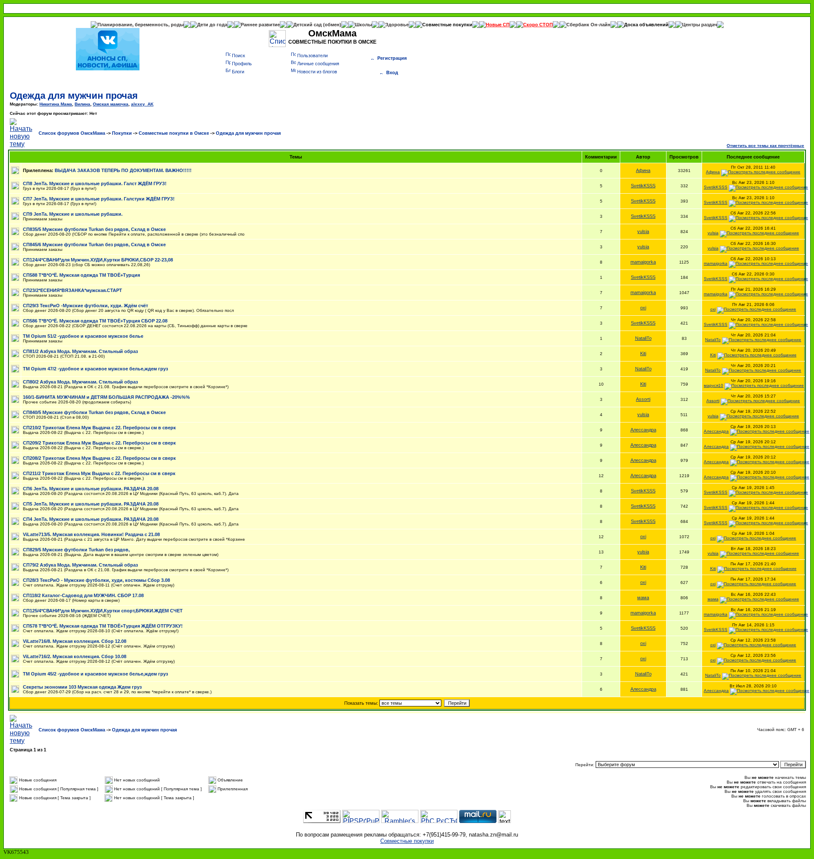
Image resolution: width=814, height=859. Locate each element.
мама (643, 597)
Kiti (643, 353)
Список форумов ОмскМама (72, 133)
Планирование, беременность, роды (141, 24)
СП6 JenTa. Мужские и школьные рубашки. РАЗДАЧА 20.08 (91, 488)
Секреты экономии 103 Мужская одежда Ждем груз (82, 686)
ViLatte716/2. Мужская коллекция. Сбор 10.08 (74, 656)
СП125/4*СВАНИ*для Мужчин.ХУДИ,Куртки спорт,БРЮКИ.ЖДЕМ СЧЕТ (103, 610)
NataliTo (643, 338)
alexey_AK (142, 104)
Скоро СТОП (538, 24)
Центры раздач (699, 24)
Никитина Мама (55, 104)
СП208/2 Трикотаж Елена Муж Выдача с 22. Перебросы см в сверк (99, 458)
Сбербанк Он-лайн (588, 24)
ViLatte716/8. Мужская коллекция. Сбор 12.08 (74, 641)
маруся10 (713, 385)
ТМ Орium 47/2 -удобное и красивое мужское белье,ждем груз (95, 368)
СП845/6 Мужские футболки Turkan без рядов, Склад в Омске (94, 244)
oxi (643, 307)
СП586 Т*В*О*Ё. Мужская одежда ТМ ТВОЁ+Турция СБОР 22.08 (95, 320)
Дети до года (212, 24)
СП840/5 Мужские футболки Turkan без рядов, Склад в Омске (94, 412)
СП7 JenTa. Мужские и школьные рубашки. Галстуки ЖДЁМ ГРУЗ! (99, 198)
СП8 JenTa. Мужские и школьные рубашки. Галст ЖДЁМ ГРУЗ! (95, 183)
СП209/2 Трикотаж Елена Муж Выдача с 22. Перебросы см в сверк (99, 442)
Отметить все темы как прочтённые (765, 145)
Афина (643, 170)
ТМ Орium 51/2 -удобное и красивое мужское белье (83, 336)
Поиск (238, 55)
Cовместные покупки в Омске (174, 133)
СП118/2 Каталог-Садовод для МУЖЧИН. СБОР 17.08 (83, 595)
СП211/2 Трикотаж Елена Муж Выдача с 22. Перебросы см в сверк (99, 473)
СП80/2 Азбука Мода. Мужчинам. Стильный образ (80, 381)
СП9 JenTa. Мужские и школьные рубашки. (73, 214)
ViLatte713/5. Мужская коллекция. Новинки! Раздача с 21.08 (91, 534)
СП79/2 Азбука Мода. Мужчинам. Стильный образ (80, 564)
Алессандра (643, 429)
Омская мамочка (110, 104)
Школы (363, 24)
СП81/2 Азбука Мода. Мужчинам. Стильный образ (80, 351)
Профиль (242, 63)
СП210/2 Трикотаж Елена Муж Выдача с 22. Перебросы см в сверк (99, 427)
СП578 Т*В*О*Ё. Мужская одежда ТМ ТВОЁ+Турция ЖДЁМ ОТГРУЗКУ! (103, 625)
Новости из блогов (317, 71)
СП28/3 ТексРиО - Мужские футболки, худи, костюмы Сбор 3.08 (96, 580)
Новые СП (498, 24)
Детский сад (308, 24)
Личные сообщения (318, 63)
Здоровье (397, 24)
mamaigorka (643, 261)
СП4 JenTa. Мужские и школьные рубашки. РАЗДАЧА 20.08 (91, 519)
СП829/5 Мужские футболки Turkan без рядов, (76, 549)
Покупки (122, 133)
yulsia (643, 231)
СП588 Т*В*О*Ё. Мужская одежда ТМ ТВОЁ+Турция (81, 275)
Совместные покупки (447, 24)
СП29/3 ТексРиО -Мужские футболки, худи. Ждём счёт (85, 305)
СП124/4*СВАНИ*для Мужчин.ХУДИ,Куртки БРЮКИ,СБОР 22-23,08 (98, 259)
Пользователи (312, 55)
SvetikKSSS (643, 185)
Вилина (82, 104)
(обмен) (332, 24)
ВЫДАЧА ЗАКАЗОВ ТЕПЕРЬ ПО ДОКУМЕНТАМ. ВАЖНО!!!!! (123, 170)
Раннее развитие (260, 24)
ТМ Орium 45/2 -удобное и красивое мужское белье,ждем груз (95, 673)
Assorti (643, 399)
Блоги (238, 71)
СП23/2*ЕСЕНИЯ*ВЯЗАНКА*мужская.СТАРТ (72, 290)
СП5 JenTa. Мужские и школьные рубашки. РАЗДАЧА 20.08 (91, 503)
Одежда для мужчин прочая (74, 95)
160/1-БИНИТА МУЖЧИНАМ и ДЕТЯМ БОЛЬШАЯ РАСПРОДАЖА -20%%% (106, 397)
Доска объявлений (646, 24)
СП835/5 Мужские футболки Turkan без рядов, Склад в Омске (94, 229)
